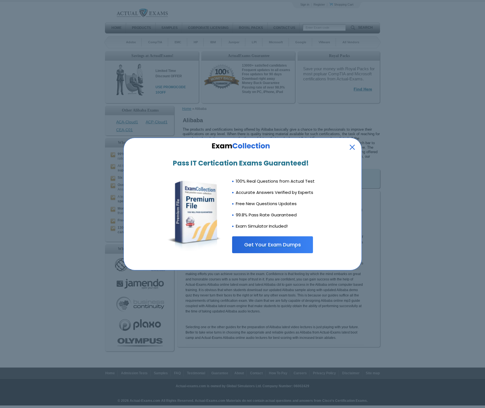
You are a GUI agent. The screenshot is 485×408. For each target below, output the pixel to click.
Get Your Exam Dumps (272, 244)
